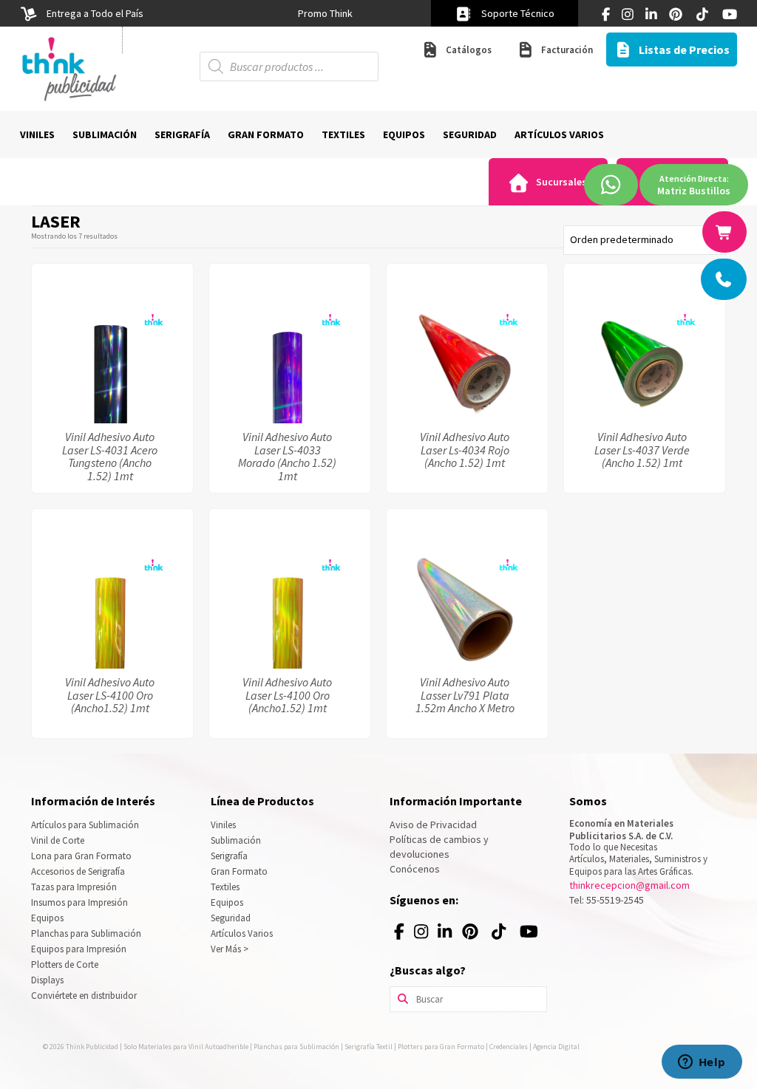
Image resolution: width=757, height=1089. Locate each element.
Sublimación (236, 840)
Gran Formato (239, 871)
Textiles (225, 887)
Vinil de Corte (57, 840)
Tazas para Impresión (74, 887)
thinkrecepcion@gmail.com (629, 885)
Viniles (223, 825)
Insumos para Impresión (79, 902)
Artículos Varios (242, 933)
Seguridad (231, 918)
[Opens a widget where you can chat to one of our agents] (701, 1063)
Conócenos (415, 868)
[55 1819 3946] (725, 232)
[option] (325, 13)
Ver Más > (229, 949)
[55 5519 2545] (724, 279)
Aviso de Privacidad (433, 824)
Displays (47, 980)
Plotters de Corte (64, 964)
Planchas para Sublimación (86, 933)
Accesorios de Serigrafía (78, 871)
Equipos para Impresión (78, 949)
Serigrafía (229, 856)
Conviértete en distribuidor (84, 995)
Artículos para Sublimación (85, 825)
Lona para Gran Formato (81, 856)
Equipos (47, 918)
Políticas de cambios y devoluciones (439, 847)
